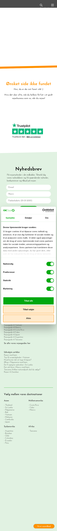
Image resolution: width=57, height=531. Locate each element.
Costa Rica (34, 405)
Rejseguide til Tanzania (13, 340)
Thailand (8, 405)
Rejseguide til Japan (12, 335)
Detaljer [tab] (28, 218)
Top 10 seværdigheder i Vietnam (17, 358)
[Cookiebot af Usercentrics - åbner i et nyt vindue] (42, 210)
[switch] (50, 272)
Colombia (9, 438)
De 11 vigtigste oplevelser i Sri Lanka (18, 365)
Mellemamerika (35, 401)
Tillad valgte (28, 309)
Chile (7, 436)
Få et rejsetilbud (44, 526)
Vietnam (8, 415)
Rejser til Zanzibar (11, 372)
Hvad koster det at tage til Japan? (17, 360)
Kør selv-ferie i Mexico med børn (16, 367)
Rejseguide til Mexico (12, 328)
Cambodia (9, 419)
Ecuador (8, 441)
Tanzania (33, 431)
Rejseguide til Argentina (13, 337)
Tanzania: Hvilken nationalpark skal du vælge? (22, 370)
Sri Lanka (9, 407)
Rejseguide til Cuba (11, 332)
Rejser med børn (10, 355)
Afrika (31, 427)
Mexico (32, 410)
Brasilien (8, 433)
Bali (6, 412)
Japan (7, 422)
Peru (7, 443)
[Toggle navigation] (52, 6)
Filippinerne (9, 410)
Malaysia (8, 417)
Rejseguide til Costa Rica (14, 330)
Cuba (32, 407)
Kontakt (47, 8)
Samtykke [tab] (10, 218)
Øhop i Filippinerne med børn (15, 362)
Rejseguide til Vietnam (13, 325)
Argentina (9, 431)
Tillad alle (28, 301)
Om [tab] (46, 218)
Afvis (28, 318)
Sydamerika (9, 427)
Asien (6, 401)
